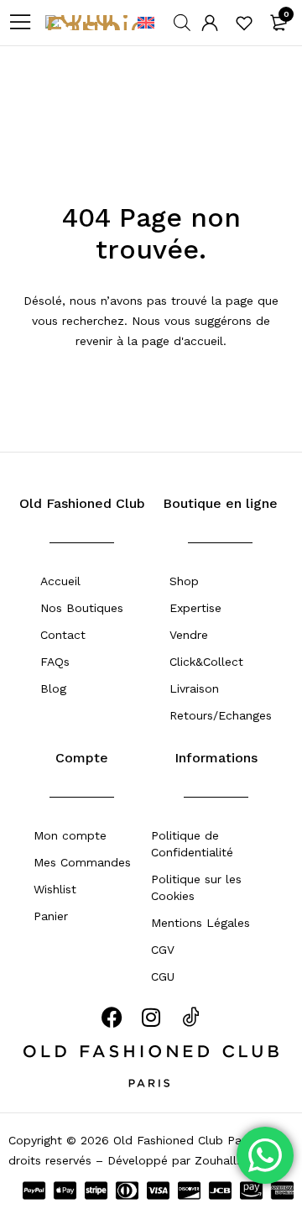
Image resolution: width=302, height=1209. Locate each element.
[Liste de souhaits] (244, 22)
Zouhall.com (230, 1160)
